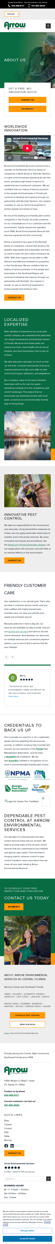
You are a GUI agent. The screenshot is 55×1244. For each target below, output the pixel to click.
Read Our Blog (27, 1024)
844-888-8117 (18, 6)
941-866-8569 (38, 6)
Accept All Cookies (27, 1239)
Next (12, 657)
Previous (6, 657)
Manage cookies (27, 1231)
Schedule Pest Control (27, 1015)
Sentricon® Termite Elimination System (27, 544)
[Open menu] (48, 25)
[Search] (48, 1178)
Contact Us (27, 100)
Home (6, 1033)
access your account (18, 631)
